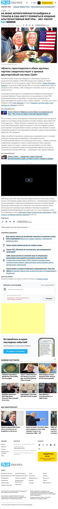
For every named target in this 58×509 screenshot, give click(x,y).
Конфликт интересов (20, 478)
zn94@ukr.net (32, 450)
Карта (2, 455)
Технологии (32, 475)
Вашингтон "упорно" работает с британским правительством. (31, 238)
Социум (45, 473)
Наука (30, 473)
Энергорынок (4, 480)
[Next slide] (56, 7)
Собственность (47, 482)
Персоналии (18, 484)
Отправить (49, 298)
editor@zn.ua (17, 454)
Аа (39, 2)
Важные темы (6, 7)
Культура (31, 482)
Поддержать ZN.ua (47, 2)
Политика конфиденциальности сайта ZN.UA (12, 502)
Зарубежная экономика (21, 475)
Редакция (3, 446)
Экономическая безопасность (19, 481)
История (45, 475)
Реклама (3, 449)
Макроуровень (5, 478)
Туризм (45, 480)
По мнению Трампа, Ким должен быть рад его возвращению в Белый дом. (31, 271)
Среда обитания (33, 478)
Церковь (31, 480)
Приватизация (5, 482)
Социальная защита (20, 473)
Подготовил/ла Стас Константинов (14, 227)
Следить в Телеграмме (16, 351)
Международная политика (8, 475)
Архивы (3, 444)
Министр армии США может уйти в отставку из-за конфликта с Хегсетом (10, 429)
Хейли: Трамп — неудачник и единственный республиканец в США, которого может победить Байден (30, 157)
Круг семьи (46, 478)
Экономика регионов (6, 485)
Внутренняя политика (7, 473)
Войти (34, 2)
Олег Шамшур (18, 103)
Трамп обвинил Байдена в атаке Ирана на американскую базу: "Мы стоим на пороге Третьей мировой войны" (30, 113)
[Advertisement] (23, 318)
